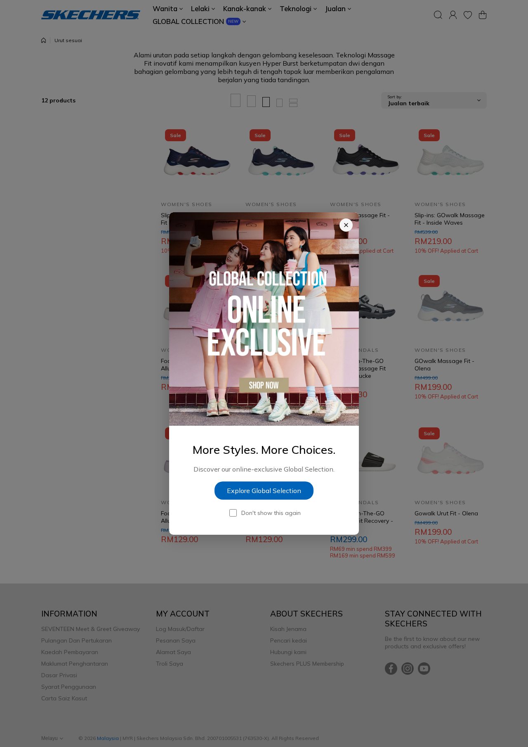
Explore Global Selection (264, 490)
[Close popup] (346, 225)
